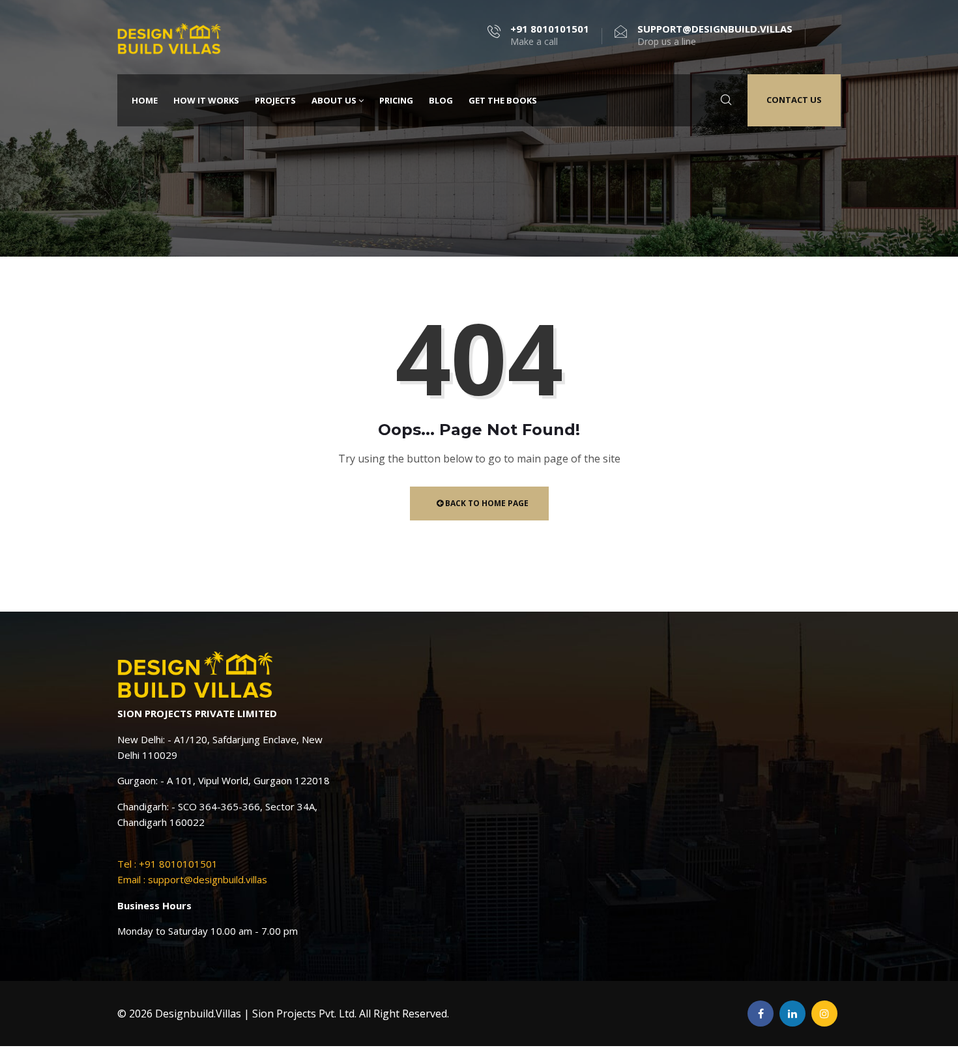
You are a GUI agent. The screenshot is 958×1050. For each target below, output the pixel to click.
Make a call (549, 35)
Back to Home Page (486, 503)
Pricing (396, 100)
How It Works (206, 100)
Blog (441, 100)
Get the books (503, 100)
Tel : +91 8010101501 (167, 863)
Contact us (794, 100)
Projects (275, 100)
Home (145, 100)
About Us (334, 100)
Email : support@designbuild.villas (192, 879)
